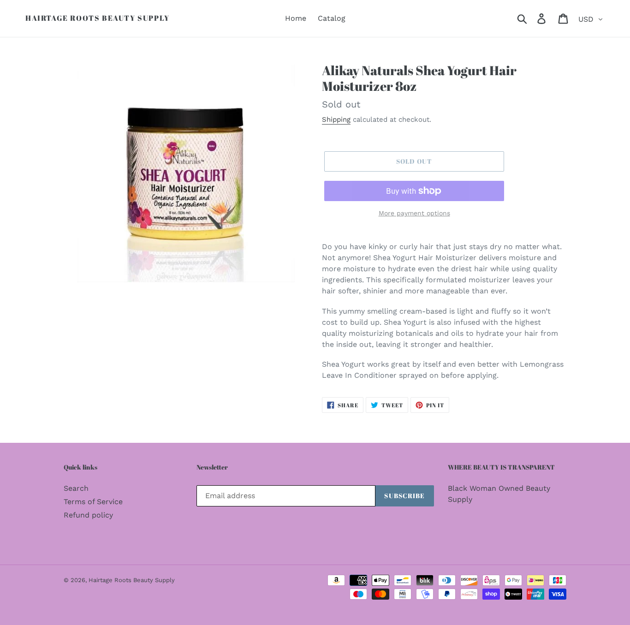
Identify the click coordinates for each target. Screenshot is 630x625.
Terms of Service (93, 501)
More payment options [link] (414, 213)
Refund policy (88, 515)
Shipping (336, 119)
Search (76, 488)
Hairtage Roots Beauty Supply (97, 18)
